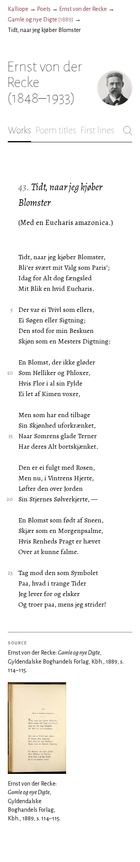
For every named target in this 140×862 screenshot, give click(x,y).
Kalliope (18, 9)
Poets (44, 9)
